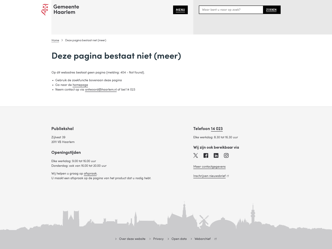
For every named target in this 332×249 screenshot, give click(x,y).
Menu (180, 10)
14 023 (217, 128)
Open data (179, 239)
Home (55, 40)
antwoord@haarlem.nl (101, 89)
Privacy (158, 239)
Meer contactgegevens (209, 166)
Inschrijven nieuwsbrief (210, 176)
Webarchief (201, 239)
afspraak (90, 173)
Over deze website (132, 239)
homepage (80, 85)
